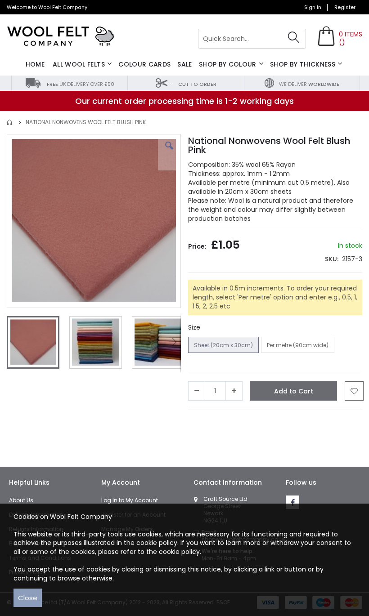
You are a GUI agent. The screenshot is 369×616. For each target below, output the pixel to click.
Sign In (312, 7)
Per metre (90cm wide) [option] (297, 345)
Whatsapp (287, 423)
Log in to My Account (129, 500)
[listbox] (262, 346)
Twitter (231, 423)
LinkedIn (256, 423)
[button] (169, 152)
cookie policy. (180, 551)
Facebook (203, 423)
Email (313, 423)
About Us (21, 500)
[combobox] (252, 39)
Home (10, 122)
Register (345, 7)
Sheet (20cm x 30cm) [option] (223, 345)
